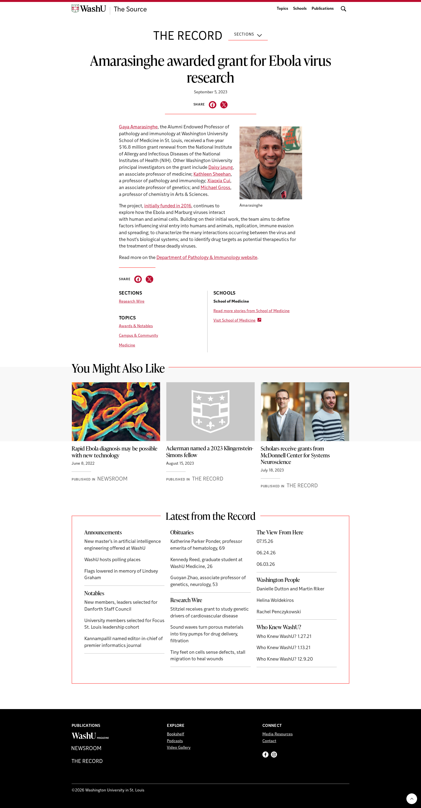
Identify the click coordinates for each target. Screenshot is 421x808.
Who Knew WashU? (279, 627)
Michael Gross (215, 188)
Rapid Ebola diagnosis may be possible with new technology (114, 451)
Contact (269, 741)
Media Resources (277, 734)
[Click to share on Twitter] (224, 105)
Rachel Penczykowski (279, 612)
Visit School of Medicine (234, 321)
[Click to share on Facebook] (212, 105)
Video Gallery (179, 748)
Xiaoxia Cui (218, 181)
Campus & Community (138, 336)
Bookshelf (175, 734)
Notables (94, 593)
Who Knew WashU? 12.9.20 (285, 659)
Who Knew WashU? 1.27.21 (284, 637)
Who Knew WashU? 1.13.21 (283, 648)
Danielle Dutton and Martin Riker (290, 589)
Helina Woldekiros (275, 600)
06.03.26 (266, 564)
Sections (244, 35)
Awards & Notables (136, 326)
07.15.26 (265, 541)
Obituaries (182, 532)
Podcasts (175, 741)
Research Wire (131, 302)
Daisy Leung (220, 167)
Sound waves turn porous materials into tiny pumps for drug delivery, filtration (206, 634)
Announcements (103, 532)
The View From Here (280, 532)
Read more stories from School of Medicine (251, 311)
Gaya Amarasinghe (138, 127)
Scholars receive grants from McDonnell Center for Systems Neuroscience (295, 455)
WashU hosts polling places (112, 560)
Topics (282, 9)
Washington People (278, 580)
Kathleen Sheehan (212, 174)
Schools (300, 9)
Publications (323, 9)
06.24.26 (266, 553)
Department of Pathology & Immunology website (206, 258)
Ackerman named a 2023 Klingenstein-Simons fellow (209, 451)
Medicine (127, 345)
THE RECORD (187, 37)
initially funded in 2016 (167, 206)
